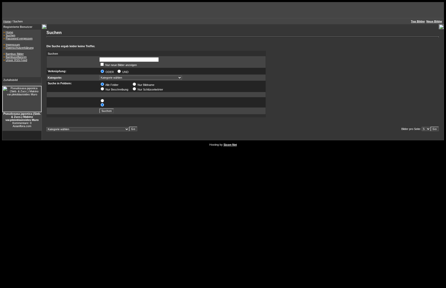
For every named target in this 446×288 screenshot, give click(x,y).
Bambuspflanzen (16, 57)
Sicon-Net (230, 144)
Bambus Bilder (15, 53)
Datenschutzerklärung (20, 47)
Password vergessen (19, 38)
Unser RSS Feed (16, 60)
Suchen (10, 35)
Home (7, 21)
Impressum (13, 44)
